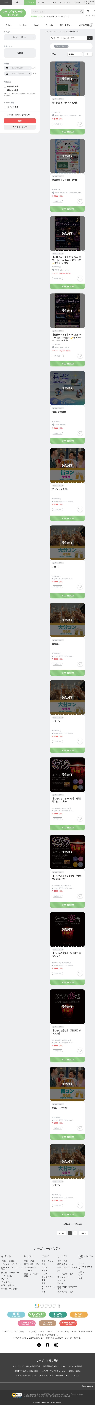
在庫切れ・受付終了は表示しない (19, 115)
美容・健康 (29, 1261)
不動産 (60, 1283)
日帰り (81, 1272)
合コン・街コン (61, 46)
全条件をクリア (20, 127)
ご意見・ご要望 (74, 1371)
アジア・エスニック (48, 1288)
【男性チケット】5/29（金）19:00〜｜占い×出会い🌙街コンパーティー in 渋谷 (67, 337)
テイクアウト (47, 1277)
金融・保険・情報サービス (67, 1288)
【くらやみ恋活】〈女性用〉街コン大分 (66, 954)
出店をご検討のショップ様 (26, 1375)
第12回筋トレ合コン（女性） (65, 102)
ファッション (7, 1276)
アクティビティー (85, 1268)
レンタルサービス (65, 1274)
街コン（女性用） (60, 489)
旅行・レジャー (85, 1257)
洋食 (44, 1292)
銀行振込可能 (12, 86)
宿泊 (80, 1275)
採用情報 (59, 1375)
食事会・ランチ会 (9, 1289)
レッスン (29, 1256)
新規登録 (34, 16)
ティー (45, 1271)
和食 (44, 1283)
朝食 (44, 1264)
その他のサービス (65, 1292)
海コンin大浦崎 (59, 412)
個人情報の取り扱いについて (54, 1366)
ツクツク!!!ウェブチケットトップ (56, 31)
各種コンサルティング (67, 1267)
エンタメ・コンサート (11, 1264)
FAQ (67, 1375)
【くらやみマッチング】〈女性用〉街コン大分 (66, 877)
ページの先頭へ (88, 1386)
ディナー (45, 1274)
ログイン (41, 16)
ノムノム (75, 1375)
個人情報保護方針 (33, 1366)
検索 (20, 121)
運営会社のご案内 (46, 1375)
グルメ (45, 1256)
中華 (44, 1280)
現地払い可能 (12, 90)
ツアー (81, 1263)
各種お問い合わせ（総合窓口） (26, 1371)
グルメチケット (48, 1261)
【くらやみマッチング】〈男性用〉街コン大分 (66, 800)
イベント (6, 1256)
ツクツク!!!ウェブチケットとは (54, 1371)
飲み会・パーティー (10, 1273)
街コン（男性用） (60, 1108)
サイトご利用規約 (75, 1366)
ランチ (45, 1267)
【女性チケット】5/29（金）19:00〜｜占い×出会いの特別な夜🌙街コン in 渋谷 (67, 260)
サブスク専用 (12, 107)
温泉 (80, 1278)
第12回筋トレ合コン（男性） (65, 180)
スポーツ (5, 1279)
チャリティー (7, 1282)
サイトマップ (18, 1366)
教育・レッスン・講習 (32, 1275)
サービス (62, 1256)
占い (59, 1271)
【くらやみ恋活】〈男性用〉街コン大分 (66, 1032)
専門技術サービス (32, 1264)
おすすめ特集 (84, 25)
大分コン (56, 566)
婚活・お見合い (8, 1285)
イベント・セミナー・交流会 (12, 1268)
